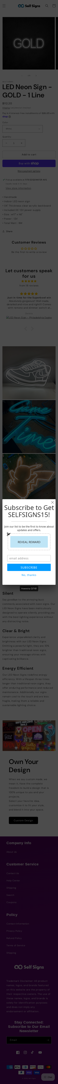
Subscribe (29, 567)
